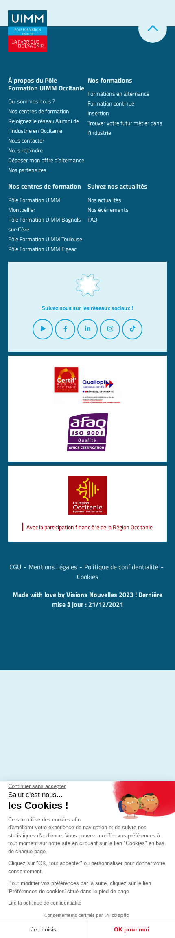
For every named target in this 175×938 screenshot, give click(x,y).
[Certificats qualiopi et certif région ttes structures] (87, 385)
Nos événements (108, 209)
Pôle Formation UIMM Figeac (42, 248)
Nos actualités (104, 200)
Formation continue (111, 103)
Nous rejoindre (25, 150)
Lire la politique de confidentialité (44, 903)
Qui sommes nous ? (31, 101)
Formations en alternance (118, 93)
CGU (15, 567)
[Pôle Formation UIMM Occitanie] (27, 30)
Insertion (98, 113)
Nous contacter (26, 140)
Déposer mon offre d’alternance (46, 160)
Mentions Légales (52, 567)
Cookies (87, 576)
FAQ (92, 219)
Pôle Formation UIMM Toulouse (45, 239)
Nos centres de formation (38, 111)
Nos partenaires (27, 169)
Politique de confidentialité (121, 567)
